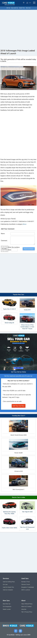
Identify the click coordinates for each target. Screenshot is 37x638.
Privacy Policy (28, 612)
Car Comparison (7, 606)
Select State (24, 2)
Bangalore (24, 587)
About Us (23, 606)
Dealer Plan (22, 8)
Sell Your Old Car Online (18, 372)
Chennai (23, 584)
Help (22, 604)
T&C (22, 612)
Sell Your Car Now (18, 406)
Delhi (22, 590)
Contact (29, 606)
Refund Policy (28, 604)
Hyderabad (31, 587)
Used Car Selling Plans (9, 582)
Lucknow (27, 590)
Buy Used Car (14, 8)
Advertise (23, 609)
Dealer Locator (7, 609)
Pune (28, 582)
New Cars (28, 8)
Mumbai (23, 582)
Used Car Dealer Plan (8, 587)
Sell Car (8, 8)
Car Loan (5, 584)
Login (29, 2)
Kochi (28, 584)
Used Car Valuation (8, 590)
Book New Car (6, 604)
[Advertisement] (18, 29)
